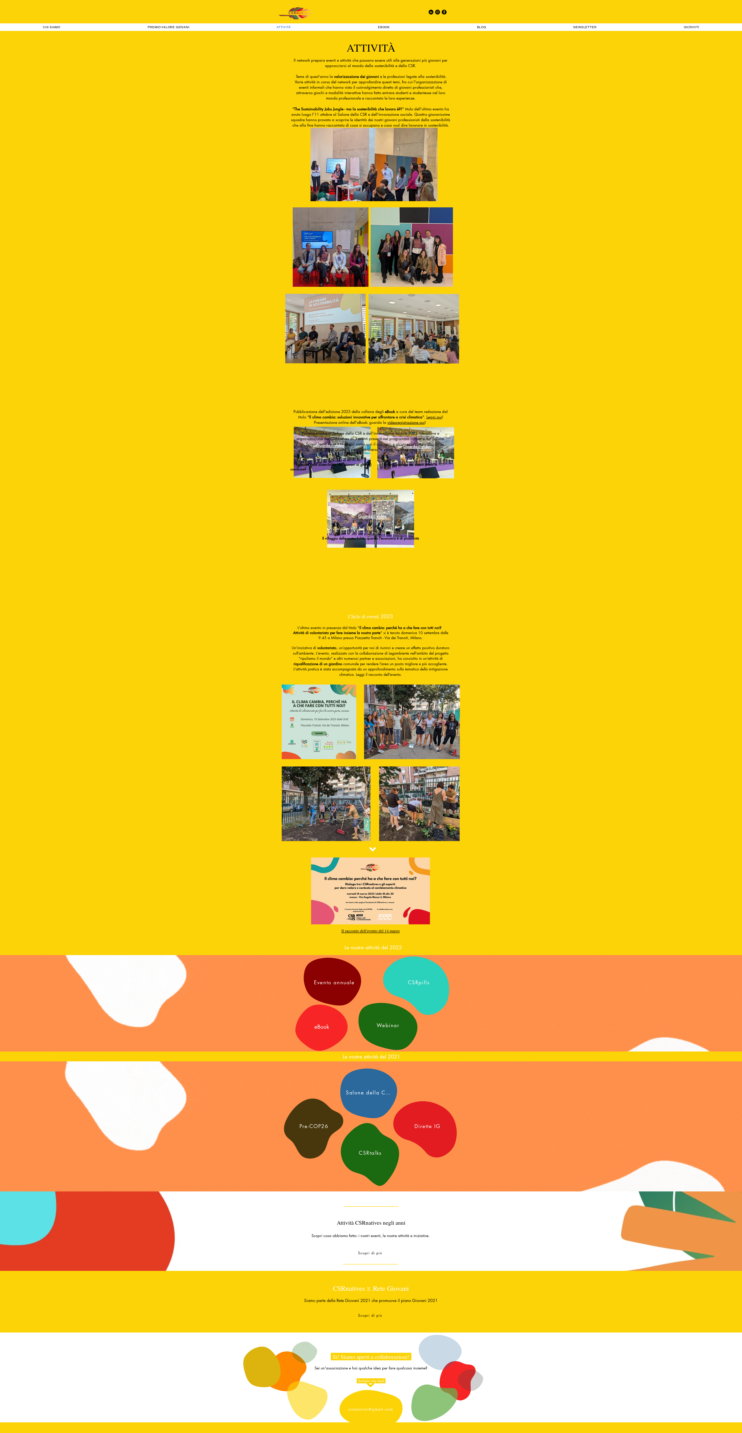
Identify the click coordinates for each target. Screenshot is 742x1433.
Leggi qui (434, 417)
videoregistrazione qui (406, 422)
